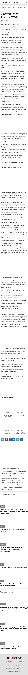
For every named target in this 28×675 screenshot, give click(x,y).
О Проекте (18, 665)
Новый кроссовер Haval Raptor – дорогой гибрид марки (11, 647)
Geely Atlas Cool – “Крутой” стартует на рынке (13, 530)
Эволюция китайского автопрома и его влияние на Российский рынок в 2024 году (14, 608)
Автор (4, 468)
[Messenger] (13, 439)
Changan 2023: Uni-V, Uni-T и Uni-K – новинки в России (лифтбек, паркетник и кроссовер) (14, 511)
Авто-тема (3, 544)
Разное (10, 7)
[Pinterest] (6, 439)
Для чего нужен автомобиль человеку (13, 567)
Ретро (2, 580)
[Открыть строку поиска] (26, 2)
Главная (3, 7)
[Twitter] (2, 439)
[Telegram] (17, 439)
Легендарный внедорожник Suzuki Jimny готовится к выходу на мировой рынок (14, 628)
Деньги (2, 564)
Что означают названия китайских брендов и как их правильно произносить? (12, 549)
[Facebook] (10, 439)
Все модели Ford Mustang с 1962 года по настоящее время (13, 584)
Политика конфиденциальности (14, 668)
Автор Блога (10, 665)
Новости (2, 506)
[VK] (21, 439)
